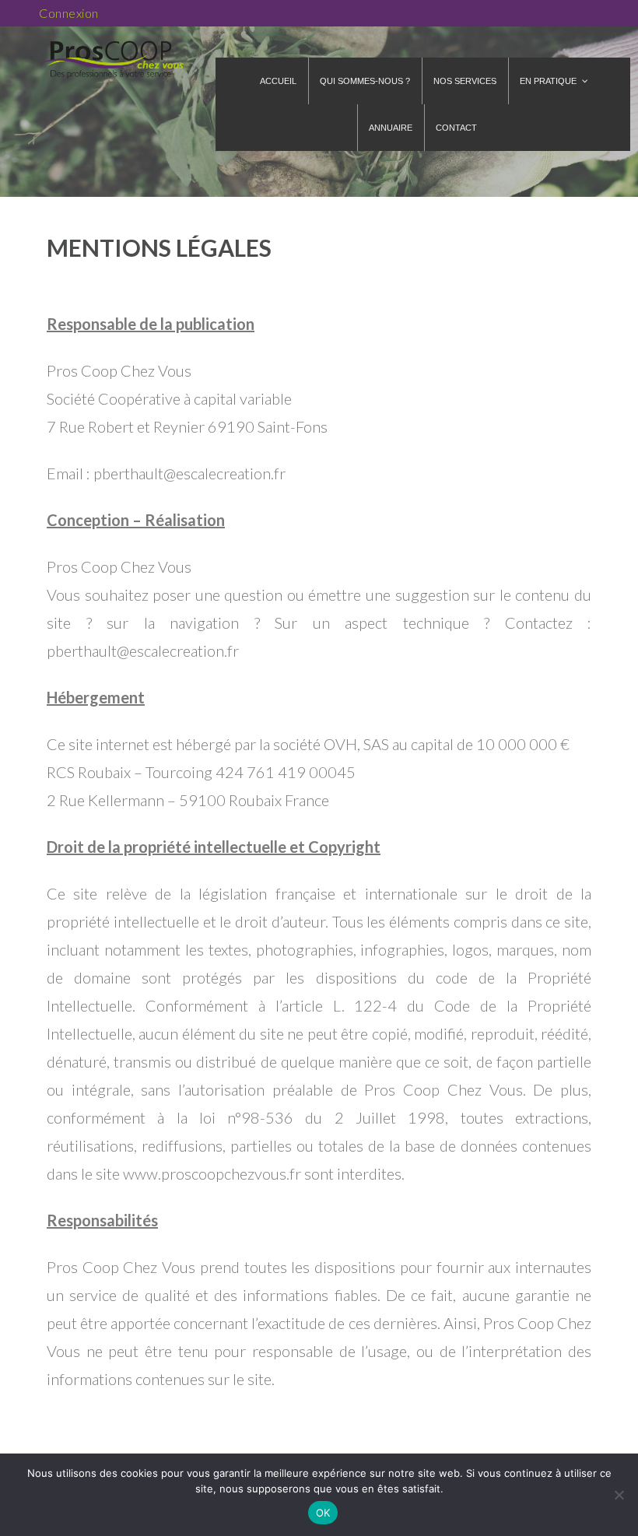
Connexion (69, 12)
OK (323, 1512)
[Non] (618, 1495)
